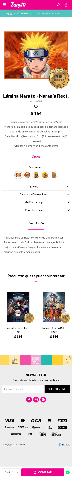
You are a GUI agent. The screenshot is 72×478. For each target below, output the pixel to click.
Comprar (45, 472)
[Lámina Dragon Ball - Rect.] (54, 307)
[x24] (54, 175)
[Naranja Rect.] (18, 175)
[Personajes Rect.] (36, 175)
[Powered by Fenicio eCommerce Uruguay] (64, 444)
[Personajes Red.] (45, 175)
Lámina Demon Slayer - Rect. (18, 329)
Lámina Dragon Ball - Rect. (54, 329)
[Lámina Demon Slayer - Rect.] (18, 307)
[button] (64, 311)
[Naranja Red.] (27, 175)
